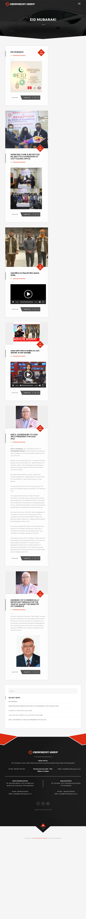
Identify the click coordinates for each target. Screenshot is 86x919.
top (43, 828)
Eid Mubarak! (13, 701)
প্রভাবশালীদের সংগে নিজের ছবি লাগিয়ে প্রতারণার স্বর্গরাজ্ (20, 710)
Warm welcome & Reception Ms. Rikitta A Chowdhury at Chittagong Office (34, 706)
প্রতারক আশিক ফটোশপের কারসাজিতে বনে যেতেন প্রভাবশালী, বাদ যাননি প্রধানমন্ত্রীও (26, 715)
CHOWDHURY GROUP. (41, 838)
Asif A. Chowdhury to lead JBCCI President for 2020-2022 (27, 719)
